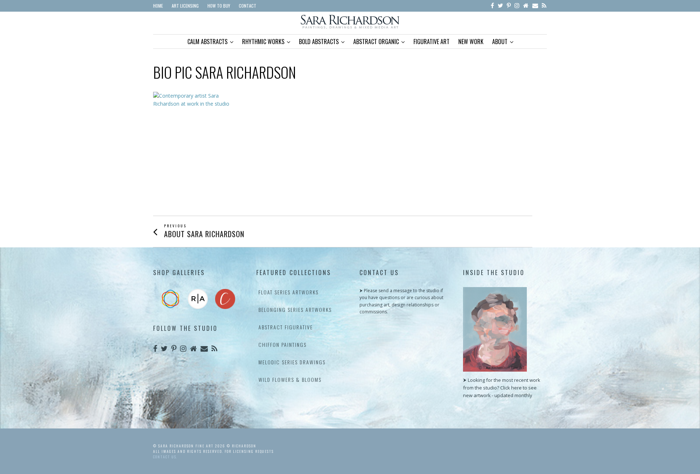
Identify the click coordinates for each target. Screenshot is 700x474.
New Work (470, 41)
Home (158, 6)
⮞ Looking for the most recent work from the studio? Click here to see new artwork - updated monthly (501, 388)
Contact (247, 6)
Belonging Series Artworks (295, 309)
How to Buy (218, 6)
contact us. (165, 456)
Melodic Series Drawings (292, 362)
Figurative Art (431, 41)
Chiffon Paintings (282, 344)
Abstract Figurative (285, 327)
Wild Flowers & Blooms (290, 379)
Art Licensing (185, 6)
